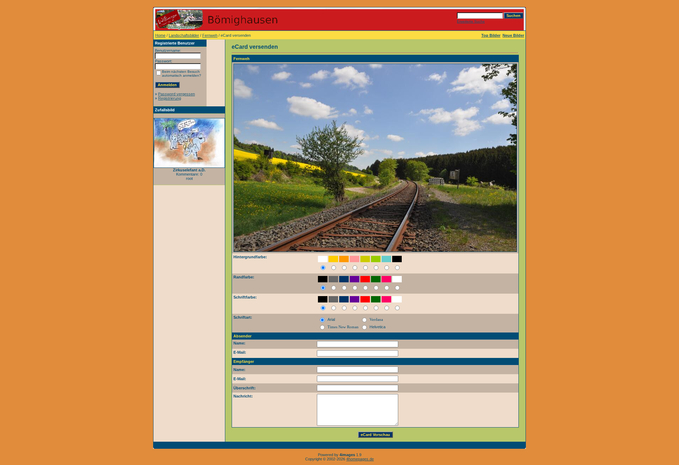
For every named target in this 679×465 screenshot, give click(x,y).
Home (160, 35)
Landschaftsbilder (184, 35)
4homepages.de (360, 459)
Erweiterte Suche (471, 21)
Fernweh (209, 35)
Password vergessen (176, 94)
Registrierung (169, 98)
